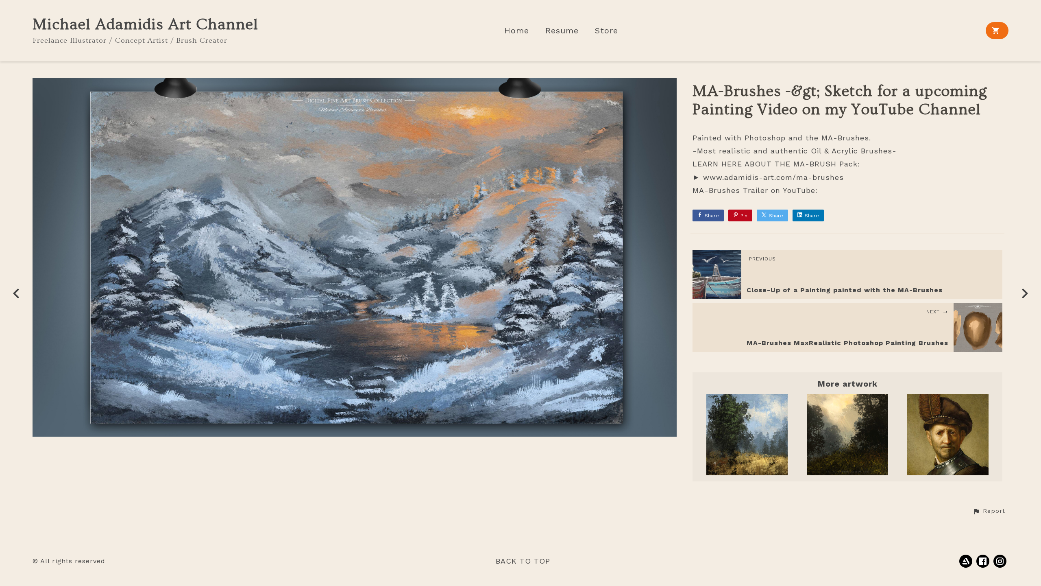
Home (516, 30)
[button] (988, 511)
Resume (562, 30)
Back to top (523, 561)
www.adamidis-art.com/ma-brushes (773, 177)
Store (606, 30)
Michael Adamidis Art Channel (145, 24)
